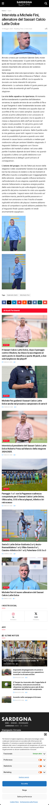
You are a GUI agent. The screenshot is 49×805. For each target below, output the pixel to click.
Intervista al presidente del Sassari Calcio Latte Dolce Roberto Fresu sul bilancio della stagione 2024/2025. (24, 448)
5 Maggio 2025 (7, 505)
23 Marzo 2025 (7, 553)
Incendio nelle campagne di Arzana (27, 697)
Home (4, 11)
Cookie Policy (14, 802)
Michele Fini (25, 295)
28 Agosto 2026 (10, 664)
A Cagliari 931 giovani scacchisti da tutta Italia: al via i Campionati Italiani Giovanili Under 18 (24, 659)
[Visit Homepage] (24, 3)
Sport (9, 11)
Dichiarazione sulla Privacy (29, 802)
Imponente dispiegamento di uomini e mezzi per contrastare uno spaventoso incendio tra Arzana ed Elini (28, 672)
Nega (24, 790)
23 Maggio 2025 (8, 407)
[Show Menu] (3, 3)
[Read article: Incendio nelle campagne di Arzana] (6, 699)
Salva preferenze (24, 797)
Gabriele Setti (12, 295)
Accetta (24, 784)
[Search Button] (46, 3)
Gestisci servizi (24, 777)
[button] (45, 734)
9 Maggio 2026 (7, 362)
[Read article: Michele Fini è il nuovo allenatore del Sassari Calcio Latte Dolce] (24, 573)
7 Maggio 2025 (7, 455)
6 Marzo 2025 (7, 598)
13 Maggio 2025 (7, 29)
